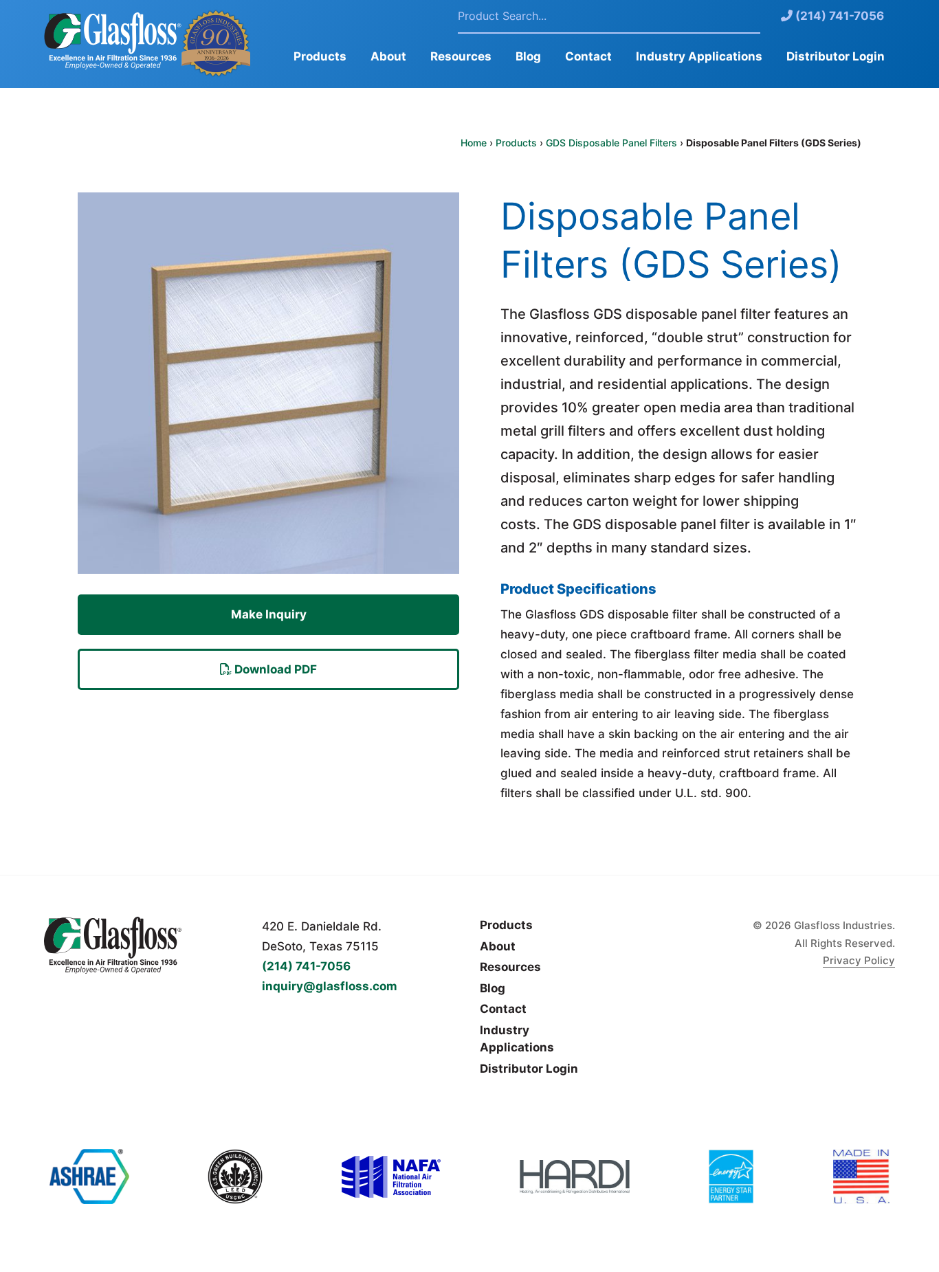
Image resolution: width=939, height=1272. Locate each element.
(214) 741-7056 (838, 16)
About (388, 56)
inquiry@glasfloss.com (329, 986)
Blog (528, 56)
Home (474, 142)
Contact (588, 56)
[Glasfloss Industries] (142, 945)
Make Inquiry (269, 614)
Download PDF (274, 669)
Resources (460, 56)
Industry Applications (699, 56)
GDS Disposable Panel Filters (611, 142)
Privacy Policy (859, 960)
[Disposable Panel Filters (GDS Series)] (268, 392)
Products (320, 56)
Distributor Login (835, 56)
